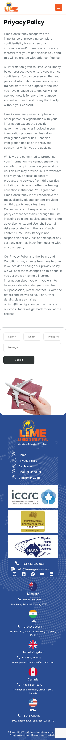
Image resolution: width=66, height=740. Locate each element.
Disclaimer (25, 466)
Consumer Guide (30, 477)
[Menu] (58, 7)
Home (22, 455)
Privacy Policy (28, 460)
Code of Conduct (30, 472)
